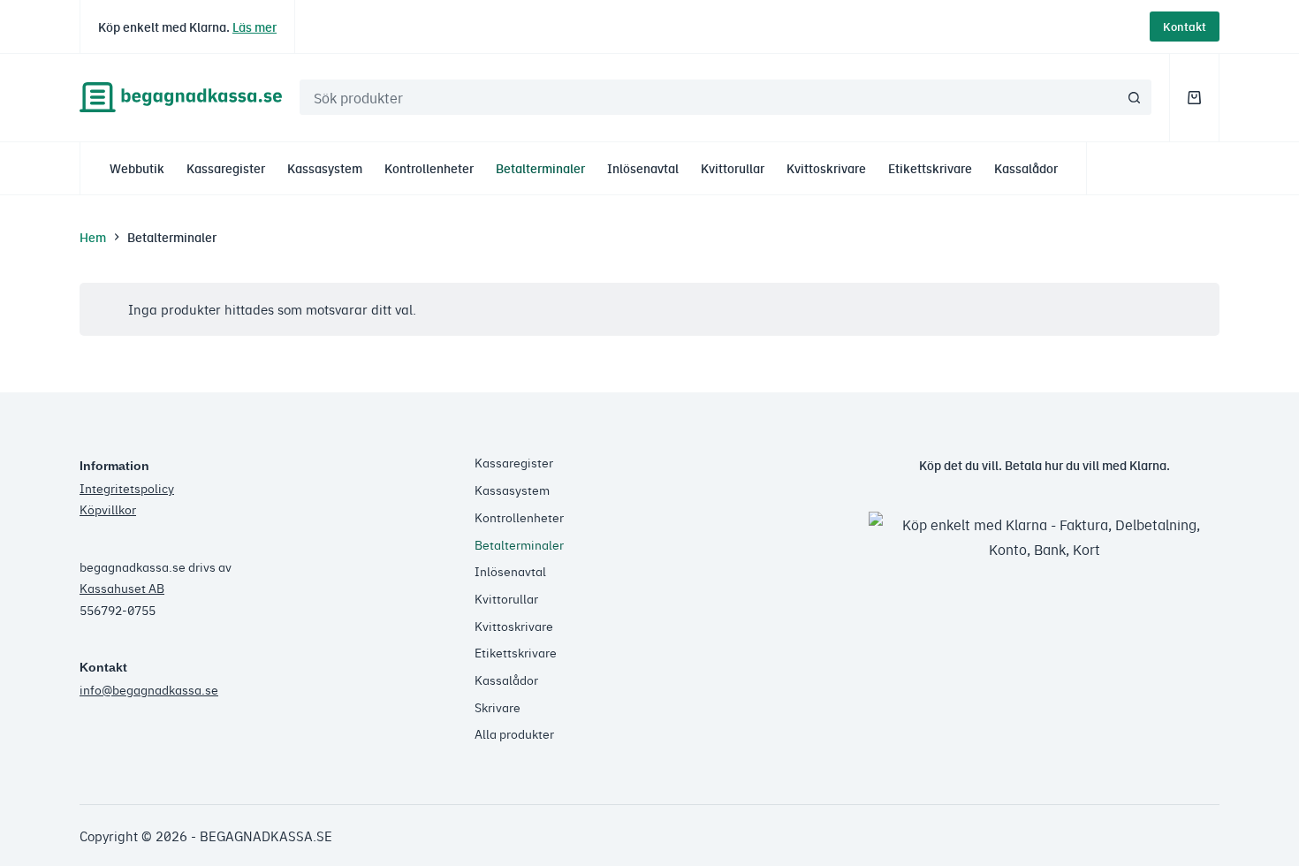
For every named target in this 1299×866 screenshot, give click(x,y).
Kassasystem (324, 168)
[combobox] (708, 97)
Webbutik (137, 168)
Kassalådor (1026, 168)
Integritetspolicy (127, 488)
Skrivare (497, 707)
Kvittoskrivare (826, 168)
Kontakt (1184, 26)
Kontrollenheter (429, 168)
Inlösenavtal (643, 168)
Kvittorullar (732, 168)
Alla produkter (514, 733)
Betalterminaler (540, 168)
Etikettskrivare (930, 168)
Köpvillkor (108, 509)
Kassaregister (225, 168)
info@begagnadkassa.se (149, 689)
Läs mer (254, 26)
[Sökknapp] (1134, 97)
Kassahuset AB (122, 587)
